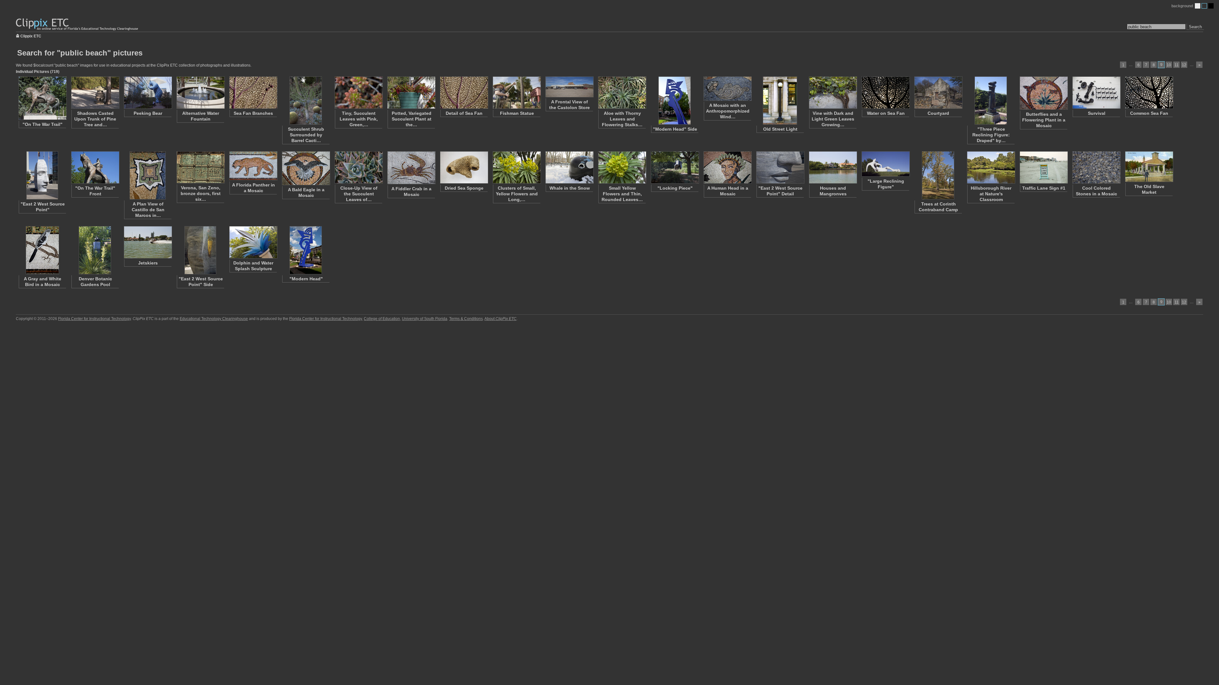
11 (1177, 65)
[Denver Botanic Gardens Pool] (95, 250)
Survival (1096, 113)
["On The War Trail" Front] (95, 167)
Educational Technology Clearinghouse (214, 318)
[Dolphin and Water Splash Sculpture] (253, 242)
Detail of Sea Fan (464, 113)
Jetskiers (148, 262)
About (500, 318)
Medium (1204, 6)
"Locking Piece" (675, 188)
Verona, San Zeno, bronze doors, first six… (201, 193)
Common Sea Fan (1149, 113)
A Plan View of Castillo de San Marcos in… (148, 209)
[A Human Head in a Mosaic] (727, 167)
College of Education (382, 318)
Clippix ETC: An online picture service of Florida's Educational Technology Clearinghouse (77, 24)
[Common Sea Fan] (1149, 92)
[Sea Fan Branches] (253, 92)
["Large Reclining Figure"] (885, 164)
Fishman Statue (517, 113)
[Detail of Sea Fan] (464, 92)
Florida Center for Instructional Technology (94, 318)
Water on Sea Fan (886, 113)
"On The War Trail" (43, 124)
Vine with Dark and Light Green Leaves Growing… (833, 119)
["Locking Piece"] (674, 167)
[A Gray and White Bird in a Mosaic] (42, 250)
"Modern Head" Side (675, 129)
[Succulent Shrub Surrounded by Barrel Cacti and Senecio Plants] (306, 100)
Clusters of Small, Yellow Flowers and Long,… (517, 194)
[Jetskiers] (147, 242)
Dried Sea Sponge (464, 188)
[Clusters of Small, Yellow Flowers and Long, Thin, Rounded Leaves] (516, 167)
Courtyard (938, 113)
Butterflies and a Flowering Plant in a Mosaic (1043, 120)
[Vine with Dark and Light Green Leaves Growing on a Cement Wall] (832, 92)
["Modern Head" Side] (674, 100)
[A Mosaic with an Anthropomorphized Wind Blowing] (727, 88)
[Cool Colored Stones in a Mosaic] (1096, 167)
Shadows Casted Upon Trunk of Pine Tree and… (95, 119)
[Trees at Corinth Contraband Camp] (938, 175)
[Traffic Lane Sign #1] (1043, 167)
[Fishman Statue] (516, 92)
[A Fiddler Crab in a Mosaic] (411, 167)
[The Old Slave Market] (1149, 166)
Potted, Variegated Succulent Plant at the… (411, 119)
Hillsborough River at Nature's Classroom (991, 194)
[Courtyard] (938, 92)
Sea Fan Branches (253, 113)
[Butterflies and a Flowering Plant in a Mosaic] (1043, 93)
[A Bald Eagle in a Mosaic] (306, 168)
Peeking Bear (148, 113)
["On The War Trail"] (42, 98)
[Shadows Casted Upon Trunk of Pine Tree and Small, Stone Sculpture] (95, 92)
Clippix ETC (30, 35)
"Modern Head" (306, 278)
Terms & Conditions (466, 318)
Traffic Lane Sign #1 (1043, 188)
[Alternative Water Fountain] (200, 92)
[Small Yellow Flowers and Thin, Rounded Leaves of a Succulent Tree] (622, 167)
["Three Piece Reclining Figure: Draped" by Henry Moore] (991, 100)
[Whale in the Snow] (569, 167)
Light (1197, 6)
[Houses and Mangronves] (832, 167)
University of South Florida (424, 318)
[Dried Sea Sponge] (464, 167)
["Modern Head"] (306, 250)
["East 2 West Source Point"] (42, 175)
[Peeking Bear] (147, 92)
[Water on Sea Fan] (885, 92)
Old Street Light (780, 129)
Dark (1211, 6)
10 (1169, 65)
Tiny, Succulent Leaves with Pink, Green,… (359, 119)
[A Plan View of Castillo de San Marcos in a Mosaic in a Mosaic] (147, 175)
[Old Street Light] (780, 100)
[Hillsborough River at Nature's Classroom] (991, 167)
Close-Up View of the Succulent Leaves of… (358, 194)
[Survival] (1096, 92)
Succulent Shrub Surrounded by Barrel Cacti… (306, 135)
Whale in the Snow (570, 188)
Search (1195, 26)
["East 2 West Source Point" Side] (200, 250)
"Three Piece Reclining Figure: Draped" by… (991, 135)
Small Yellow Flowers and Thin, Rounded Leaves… (622, 194)
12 (1184, 65)
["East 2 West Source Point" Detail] (780, 167)
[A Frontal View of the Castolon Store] (569, 86)
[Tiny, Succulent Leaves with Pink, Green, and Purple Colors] (358, 92)
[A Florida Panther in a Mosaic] (253, 165)
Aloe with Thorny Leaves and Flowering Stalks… (622, 119)
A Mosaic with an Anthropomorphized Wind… (727, 111)
